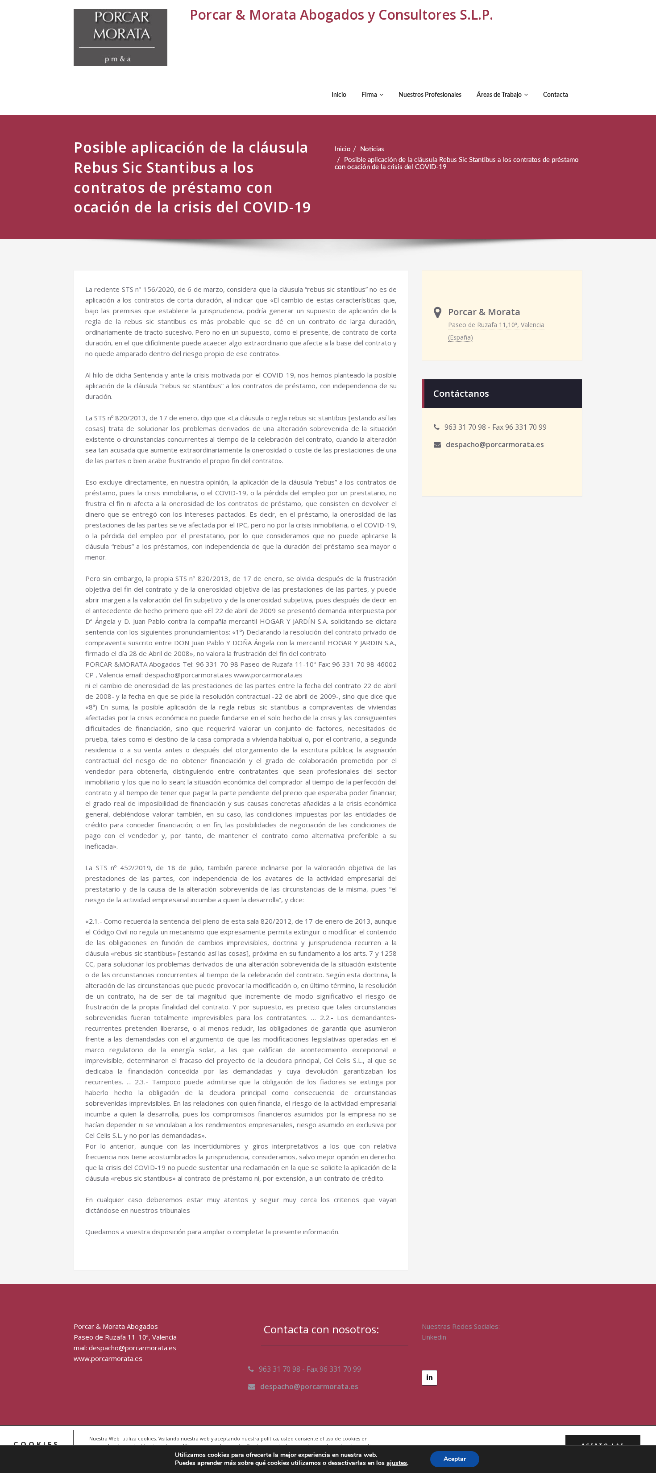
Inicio (339, 95)
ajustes (396, 1463)
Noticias (372, 149)
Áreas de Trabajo (499, 95)
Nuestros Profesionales (430, 95)
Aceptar (455, 1459)
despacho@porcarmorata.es (495, 444)
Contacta (555, 95)
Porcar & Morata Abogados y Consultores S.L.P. (341, 14)
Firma (369, 95)
